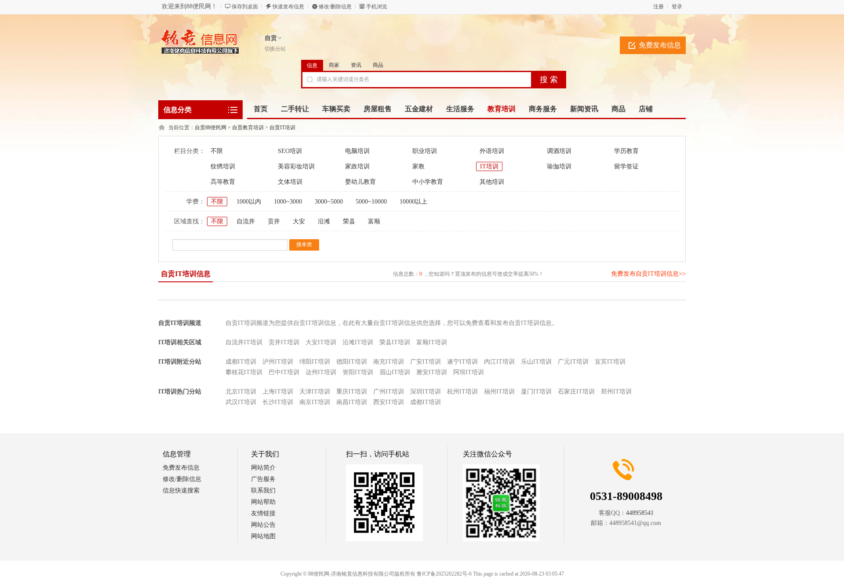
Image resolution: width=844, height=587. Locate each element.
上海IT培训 (277, 391)
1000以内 (248, 201)
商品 (378, 65)
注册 (658, 7)
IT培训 (489, 166)
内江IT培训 (499, 361)
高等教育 (223, 182)
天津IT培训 (314, 391)
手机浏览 (376, 7)
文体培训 (290, 182)
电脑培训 (357, 151)
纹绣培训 (223, 166)
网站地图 (263, 536)
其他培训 (492, 182)
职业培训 (424, 151)
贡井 (274, 221)
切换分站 (275, 49)
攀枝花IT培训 (244, 372)
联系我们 (263, 490)
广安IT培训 (425, 361)
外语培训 (492, 151)
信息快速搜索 (181, 490)
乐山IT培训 (536, 361)
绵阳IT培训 (314, 361)
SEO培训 (290, 151)
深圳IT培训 (425, 391)
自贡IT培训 (282, 127)
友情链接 (263, 513)
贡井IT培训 (284, 342)
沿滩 (324, 221)
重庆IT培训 (351, 391)
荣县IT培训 (394, 342)
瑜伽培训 (559, 166)
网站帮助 (263, 502)
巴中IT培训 (284, 372)
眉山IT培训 (394, 372)
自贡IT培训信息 (186, 273)
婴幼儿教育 (360, 182)
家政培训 (357, 166)
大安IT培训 (321, 342)
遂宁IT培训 (462, 361)
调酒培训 (559, 151)
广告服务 (263, 479)
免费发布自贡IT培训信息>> (648, 273)
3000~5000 (329, 201)
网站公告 (263, 524)
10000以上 (413, 201)
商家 (334, 65)
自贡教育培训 (248, 127)
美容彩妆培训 (296, 166)
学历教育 (626, 151)
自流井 (245, 221)
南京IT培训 (314, 402)
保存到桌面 (245, 7)
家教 (418, 166)
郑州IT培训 (616, 391)
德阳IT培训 (351, 361)
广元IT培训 (573, 361)
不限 (217, 151)
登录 (677, 7)
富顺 (374, 221)
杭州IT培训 (462, 391)
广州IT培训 (388, 391)
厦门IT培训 (536, 391)
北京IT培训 (241, 391)
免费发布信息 (660, 45)
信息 (312, 65)
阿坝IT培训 (468, 372)
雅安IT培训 (431, 372)
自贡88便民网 (210, 127)
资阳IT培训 (357, 372)
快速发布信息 (288, 7)
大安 (299, 221)
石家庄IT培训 (576, 391)
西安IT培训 (388, 402)
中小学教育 (427, 182)
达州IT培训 (321, 372)
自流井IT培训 (244, 342)
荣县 (349, 221)
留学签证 (626, 166)
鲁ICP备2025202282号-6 (444, 574)
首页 (261, 109)
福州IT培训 (499, 391)
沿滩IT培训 (357, 342)
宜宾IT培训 (610, 361)
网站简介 (263, 467)
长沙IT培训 (277, 402)
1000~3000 (288, 201)
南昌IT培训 (351, 402)
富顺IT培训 (431, 342)
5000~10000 (371, 201)
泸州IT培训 (277, 361)
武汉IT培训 (241, 402)
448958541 (640, 513)
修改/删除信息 (335, 7)
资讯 (356, 65)
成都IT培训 (241, 361)
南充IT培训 (388, 361)
